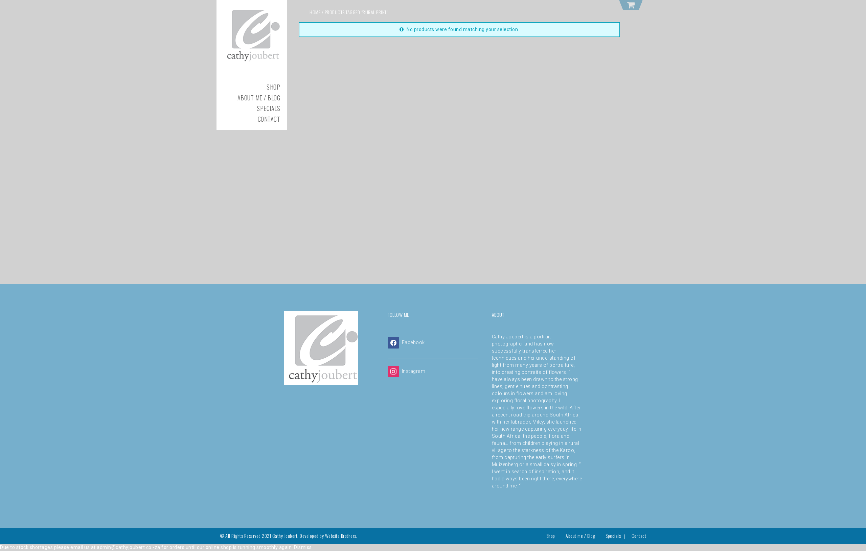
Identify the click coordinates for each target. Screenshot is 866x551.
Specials (268, 108)
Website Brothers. (341, 535)
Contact (269, 119)
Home (315, 12)
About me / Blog (258, 97)
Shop (273, 86)
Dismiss (303, 547)
